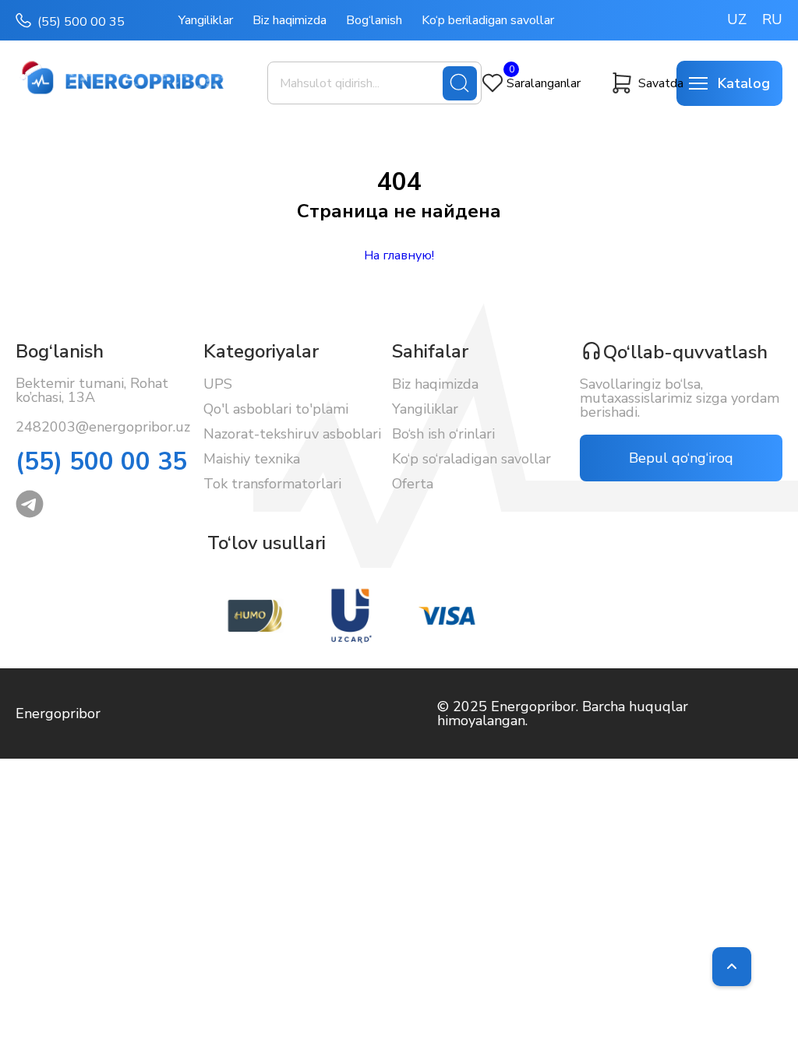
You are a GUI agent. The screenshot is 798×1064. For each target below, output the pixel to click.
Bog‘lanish (374, 20)
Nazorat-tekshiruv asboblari (292, 434)
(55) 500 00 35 (81, 22)
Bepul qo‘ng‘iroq (681, 458)
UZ (737, 19)
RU (772, 19)
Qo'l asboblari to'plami (275, 409)
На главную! (399, 255)
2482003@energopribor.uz (103, 427)
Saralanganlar (539, 82)
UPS (217, 384)
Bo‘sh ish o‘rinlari (443, 434)
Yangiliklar (205, 20)
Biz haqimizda (289, 20)
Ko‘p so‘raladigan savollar (471, 458)
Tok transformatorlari (272, 483)
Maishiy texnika (251, 458)
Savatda (657, 83)
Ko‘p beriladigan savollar (488, 20)
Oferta (412, 483)
